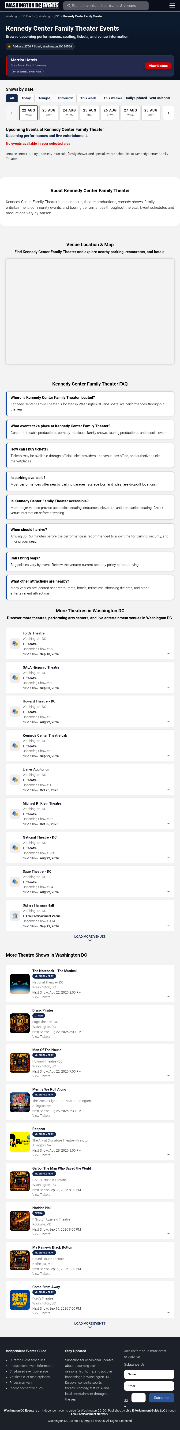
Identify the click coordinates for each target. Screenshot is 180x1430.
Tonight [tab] (44, 98)
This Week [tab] (88, 98)
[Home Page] (32, 5)
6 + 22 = (126, 1397)
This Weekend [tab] (114, 98)
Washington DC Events (20, 16)
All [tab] (12, 98)
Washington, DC (49, 16)
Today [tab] (26, 98)
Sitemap (86, 1421)
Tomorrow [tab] (65, 98)
